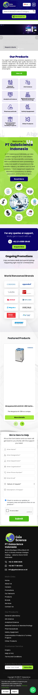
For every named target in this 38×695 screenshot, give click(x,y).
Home (7, 580)
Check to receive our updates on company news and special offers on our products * (21, 502)
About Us (8, 584)
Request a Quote (10, 47)
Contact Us (9, 607)
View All (19, 73)
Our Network (10, 593)
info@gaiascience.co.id (17, 570)
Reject (14, 691)
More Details (19, 417)
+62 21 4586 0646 (15, 562)
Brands (7, 600)
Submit (19, 518)
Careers (8, 587)
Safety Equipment (12, 632)
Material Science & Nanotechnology (18, 625)
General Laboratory (12, 616)
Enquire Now (19, 247)
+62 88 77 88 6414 (15, 566)
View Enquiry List (20, 16)
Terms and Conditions (13, 657)
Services (8, 603)
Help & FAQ (9, 653)
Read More (19, 179)
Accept (6, 691)
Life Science (9, 619)
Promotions (9, 590)
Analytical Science (12, 622)
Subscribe (28, 667)
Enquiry (7, 650)
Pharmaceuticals (11, 629)
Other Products (11, 641)
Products (8, 597)
